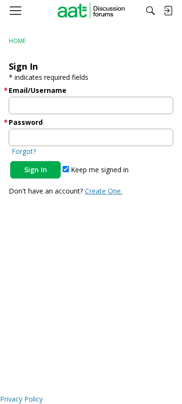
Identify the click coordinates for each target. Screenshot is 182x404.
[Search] (150, 10)
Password (26, 122)
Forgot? (24, 151)
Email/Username (37, 90)
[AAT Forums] (91, 10)
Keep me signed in (99, 169)
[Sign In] (168, 10)
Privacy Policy (21, 399)
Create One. (103, 190)
